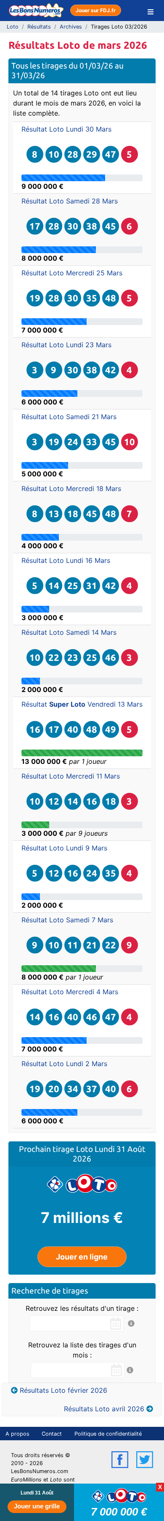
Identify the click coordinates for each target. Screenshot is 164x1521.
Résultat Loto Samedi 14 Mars (68, 632)
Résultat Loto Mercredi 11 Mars (70, 776)
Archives (71, 27)
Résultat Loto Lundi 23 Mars (66, 345)
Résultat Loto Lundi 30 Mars (66, 129)
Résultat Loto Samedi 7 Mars (67, 920)
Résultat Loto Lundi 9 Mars (64, 848)
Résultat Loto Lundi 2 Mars (64, 1063)
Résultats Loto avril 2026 (104, 1409)
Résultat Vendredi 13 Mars (82, 704)
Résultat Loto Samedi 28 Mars (69, 201)
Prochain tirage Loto (57, 1149)
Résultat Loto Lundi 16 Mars (65, 560)
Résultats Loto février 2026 (63, 1390)
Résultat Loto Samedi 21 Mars (68, 416)
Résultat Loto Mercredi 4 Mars (69, 992)
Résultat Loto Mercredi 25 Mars (71, 273)
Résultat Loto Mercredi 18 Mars (71, 488)
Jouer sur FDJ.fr (96, 10)
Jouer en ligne (82, 1256)
